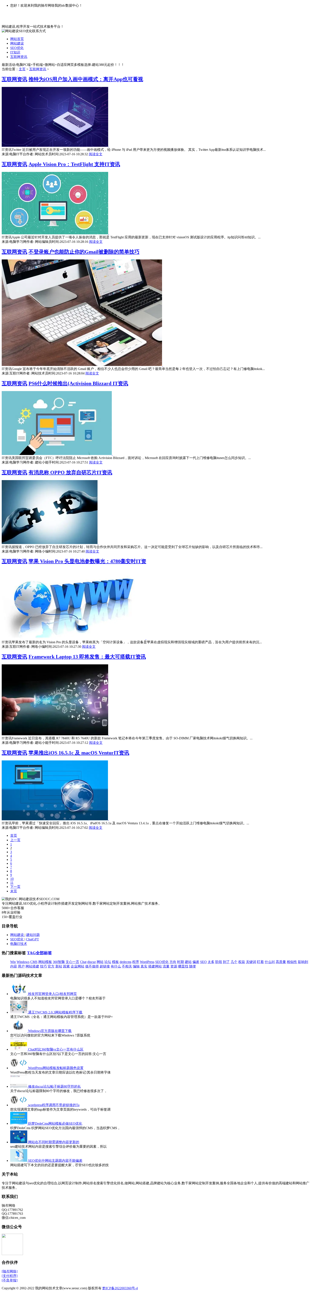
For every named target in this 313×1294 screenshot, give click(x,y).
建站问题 (33, 935)
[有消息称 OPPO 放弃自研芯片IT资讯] (50, 543)
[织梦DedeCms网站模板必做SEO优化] (19, 1123)
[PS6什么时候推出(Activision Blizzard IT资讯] (57, 454)
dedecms (125, 962)
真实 (144, 966)
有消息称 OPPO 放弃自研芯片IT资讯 (70, 472)
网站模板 (45, 962)
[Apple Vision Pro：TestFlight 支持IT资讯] (55, 233)
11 (11, 882)
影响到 (303, 962)
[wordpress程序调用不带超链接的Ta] (19, 1105)
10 (12, 879)
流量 (166, 966)
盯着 (260, 962)
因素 (66, 966)
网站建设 (17, 43)
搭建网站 (155, 966)
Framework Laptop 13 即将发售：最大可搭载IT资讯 (87, 656)
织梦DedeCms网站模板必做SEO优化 (55, 1123)
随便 (192, 966)
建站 (188, 962)
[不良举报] (9, 1280)
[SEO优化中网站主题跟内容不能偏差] (19, 1160)
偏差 (195, 962)
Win (13, 962)
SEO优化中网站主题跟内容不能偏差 (55, 1160)
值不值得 (92, 966)
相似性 (292, 962)
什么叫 (270, 962)
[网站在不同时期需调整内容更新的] (19, 1142)
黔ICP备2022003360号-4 (120, 1288)
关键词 (251, 962)
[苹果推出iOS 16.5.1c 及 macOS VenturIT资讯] (55, 819)
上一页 (15, 840)
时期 (180, 962)
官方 (51, 966)
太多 (211, 962)
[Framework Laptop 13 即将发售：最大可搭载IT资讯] (55, 734)
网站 (100, 962)
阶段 (218, 962)
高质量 (281, 962)
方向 (172, 962)
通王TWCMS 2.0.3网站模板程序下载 (55, 1012)
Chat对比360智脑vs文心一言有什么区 (55, 1049)
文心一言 (72, 962)
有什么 (116, 966)
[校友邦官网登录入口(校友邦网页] (19, 994)
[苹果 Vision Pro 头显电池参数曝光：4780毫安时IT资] (74, 638)
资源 (173, 966)
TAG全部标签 (39, 953)
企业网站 (77, 966)
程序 (135, 962)
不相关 (127, 966)
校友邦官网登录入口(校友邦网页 (52, 994)
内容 (13, 966)
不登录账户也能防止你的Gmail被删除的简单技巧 (84, 252)
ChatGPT (32, 939)
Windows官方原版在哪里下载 (50, 1031)
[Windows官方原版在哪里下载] (19, 1031)
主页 (22, 69)
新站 (58, 966)
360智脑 (59, 962)
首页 (13, 835)
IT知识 (15, 52)
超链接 (105, 966)
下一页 (15, 886)
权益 (241, 962)
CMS (33, 962)
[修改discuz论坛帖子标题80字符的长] (19, 1086)
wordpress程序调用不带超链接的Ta (53, 1105)
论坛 (107, 962)
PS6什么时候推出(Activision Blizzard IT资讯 (78, 383)
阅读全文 (95, 154)
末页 (13, 891)
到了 (226, 962)
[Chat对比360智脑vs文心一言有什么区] (19, 1049)
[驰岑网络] (9, 1271)
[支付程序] (9, 1276)
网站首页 (17, 39)
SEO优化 (17, 48)
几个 (234, 962)
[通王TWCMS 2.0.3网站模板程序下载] (19, 1012)
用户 (21, 966)
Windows (23, 962)
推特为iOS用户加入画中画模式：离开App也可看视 (86, 79)
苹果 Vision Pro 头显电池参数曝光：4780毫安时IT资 (87, 561)
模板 (115, 962)
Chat (83, 962)
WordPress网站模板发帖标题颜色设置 (55, 1068)
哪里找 (183, 966)
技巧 (43, 966)
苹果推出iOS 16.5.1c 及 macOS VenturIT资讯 (79, 753)
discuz (91, 962)
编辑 (136, 966)
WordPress (147, 962)
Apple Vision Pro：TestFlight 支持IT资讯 (74, 164)
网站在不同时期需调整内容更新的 (53, 1142)
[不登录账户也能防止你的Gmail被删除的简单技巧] (82, 365)
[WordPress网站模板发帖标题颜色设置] (19, 1068)
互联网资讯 (18, 57)
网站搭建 (32, 966)
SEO (203, 962)
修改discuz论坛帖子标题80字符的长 (54, 1086)
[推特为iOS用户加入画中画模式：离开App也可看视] (55, 145)
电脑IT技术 (18, 944)
